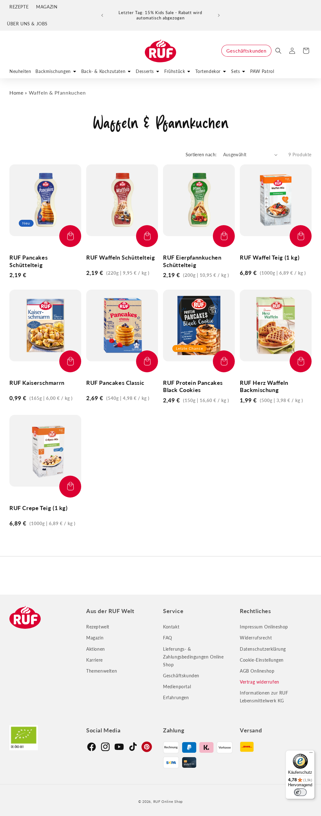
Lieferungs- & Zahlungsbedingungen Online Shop (193, 656)
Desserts (145, 71)
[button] (278, 51)
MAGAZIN (46, 6)
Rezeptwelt (97, 626)
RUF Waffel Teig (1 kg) (269, 257)
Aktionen (95, 649)
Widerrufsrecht (256, 637)
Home (16, 93)
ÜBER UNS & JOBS (27, 23)
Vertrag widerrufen (259, 681)
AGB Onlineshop (257, 671)
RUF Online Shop (168, 801)
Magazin (94, 637)
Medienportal (177, 686)
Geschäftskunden (246, 51)
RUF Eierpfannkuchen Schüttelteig (192, 261)
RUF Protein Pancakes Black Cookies (193, 386)
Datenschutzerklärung (263, 649)
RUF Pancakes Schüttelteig (28, 261)
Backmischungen (53, 71)
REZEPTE (19, 6)
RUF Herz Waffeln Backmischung (264, 386)
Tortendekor (208, 71)
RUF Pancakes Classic (115, 382)
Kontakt (171, 626)
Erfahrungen (176, 697)
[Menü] (311, 754)
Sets (235, 71)
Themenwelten (101, 671)
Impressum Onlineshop (264, 626)
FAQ (167, 637)
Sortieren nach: (201, 154)
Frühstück (174, 71)
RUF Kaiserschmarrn (37, 382)
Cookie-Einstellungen (262, 660)
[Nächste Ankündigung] (219, 15)
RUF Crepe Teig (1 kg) (38, 507)
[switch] (300, 792)
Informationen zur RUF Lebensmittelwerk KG (264, 696)
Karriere (94, 660)
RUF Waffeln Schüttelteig (120, 257)
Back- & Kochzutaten (103, 71)
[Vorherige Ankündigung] (102, 15)
